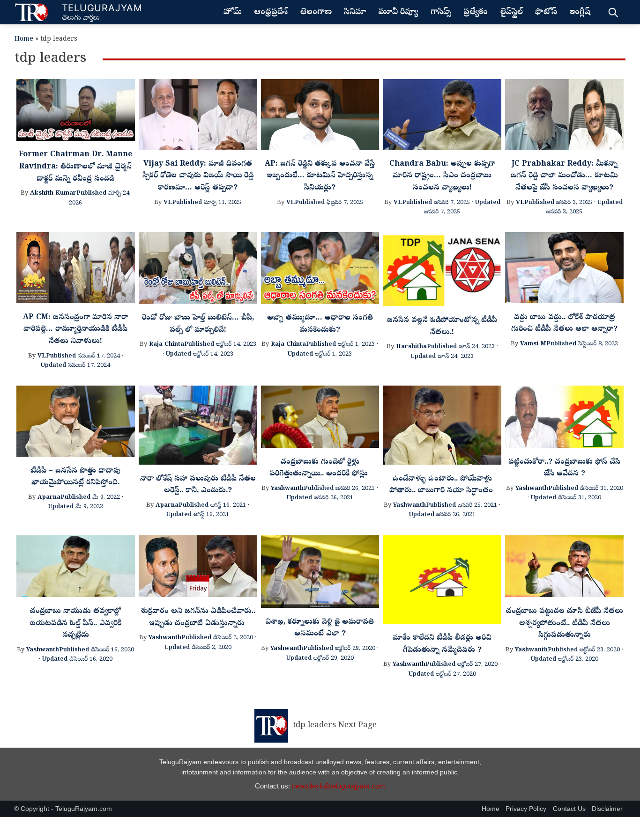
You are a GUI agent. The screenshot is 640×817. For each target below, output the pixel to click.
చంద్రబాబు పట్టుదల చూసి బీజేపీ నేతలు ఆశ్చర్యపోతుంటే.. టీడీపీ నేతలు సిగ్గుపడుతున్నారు (564, 623)
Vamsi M (533, 344)
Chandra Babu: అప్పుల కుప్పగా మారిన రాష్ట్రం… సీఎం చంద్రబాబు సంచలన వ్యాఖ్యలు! (442, 176)
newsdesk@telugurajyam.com (338, 786)
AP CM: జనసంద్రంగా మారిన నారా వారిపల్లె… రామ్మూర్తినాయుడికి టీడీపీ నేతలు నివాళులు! (75, 330)
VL (168, 203)
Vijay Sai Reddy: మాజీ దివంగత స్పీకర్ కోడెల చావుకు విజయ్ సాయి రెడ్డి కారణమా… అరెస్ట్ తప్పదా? (197, 176)
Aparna (48, 498)
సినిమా (355, 12)
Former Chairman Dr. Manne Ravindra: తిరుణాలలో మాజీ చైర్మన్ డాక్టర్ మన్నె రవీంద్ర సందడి (75, 167)
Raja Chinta (166, 345)
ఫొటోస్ (546, 12)
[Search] (613, 12)
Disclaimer (607, 808)
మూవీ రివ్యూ (398, 12)
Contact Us (569, 808)
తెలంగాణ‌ (316, 12)
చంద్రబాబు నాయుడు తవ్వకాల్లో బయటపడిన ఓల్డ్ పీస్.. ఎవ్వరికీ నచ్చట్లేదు (75, 623)
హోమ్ (232, 12)
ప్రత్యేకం (475, 12)
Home (24, 39)
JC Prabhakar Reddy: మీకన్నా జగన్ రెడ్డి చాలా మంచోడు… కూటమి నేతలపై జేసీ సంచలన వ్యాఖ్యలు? (564, 176)
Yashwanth (287, 489)
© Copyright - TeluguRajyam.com (63, 808)
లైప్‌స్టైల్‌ (511, 12)
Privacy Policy (526, 808)
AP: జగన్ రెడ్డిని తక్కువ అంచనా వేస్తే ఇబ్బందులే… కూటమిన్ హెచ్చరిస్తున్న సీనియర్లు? (320, 176)
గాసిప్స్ (441, 12)
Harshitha (411, 347)
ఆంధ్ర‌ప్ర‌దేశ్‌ (271, 12)
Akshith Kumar (53, 193)
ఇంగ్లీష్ (579, 12)
